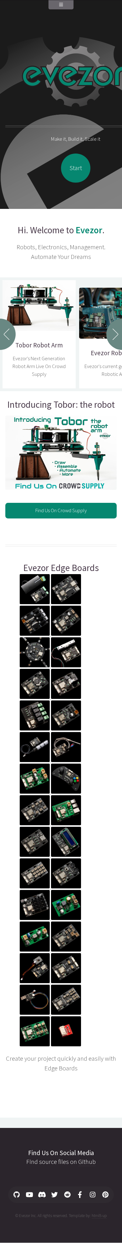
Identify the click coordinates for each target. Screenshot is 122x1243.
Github (87, 1162)
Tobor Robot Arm (39, 345)
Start (75, 168)
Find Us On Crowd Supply (61, 510)
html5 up (99, 1215)
